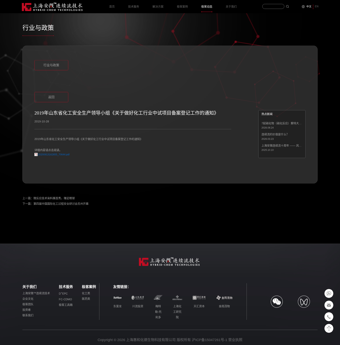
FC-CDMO (65, 299)
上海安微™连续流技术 (36, 293)
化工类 (86, 293)
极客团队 (27, 304)
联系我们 (27, 315)
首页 (112, 6)
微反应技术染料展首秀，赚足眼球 (54, 198)
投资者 (26, 309)
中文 (308, 6)
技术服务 (133, 6)
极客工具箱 (66, 304)
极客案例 (182, 6)
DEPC (63, 293)
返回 (51, 97)
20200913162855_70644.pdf (53, 154)
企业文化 (27, 298)
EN (316, 6)
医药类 (86, 298)
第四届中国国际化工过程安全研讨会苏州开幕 (61, 203)
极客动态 (206, 6)
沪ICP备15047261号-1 (209, 340)
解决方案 (158, 6)
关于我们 (231, 6)
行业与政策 (51, 65)
